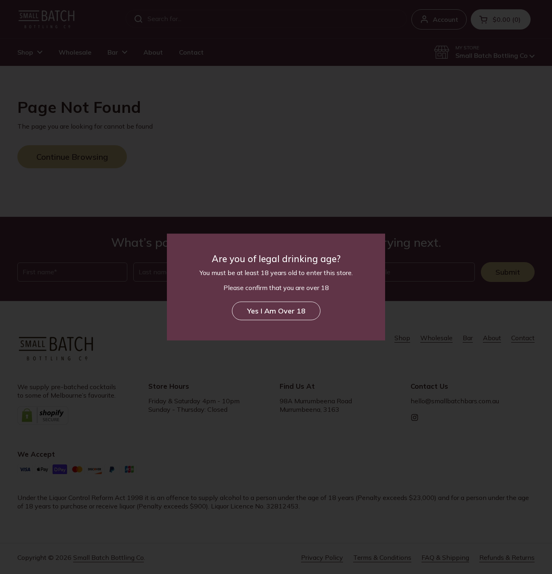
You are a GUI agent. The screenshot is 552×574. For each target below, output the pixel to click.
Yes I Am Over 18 (276, 310)
